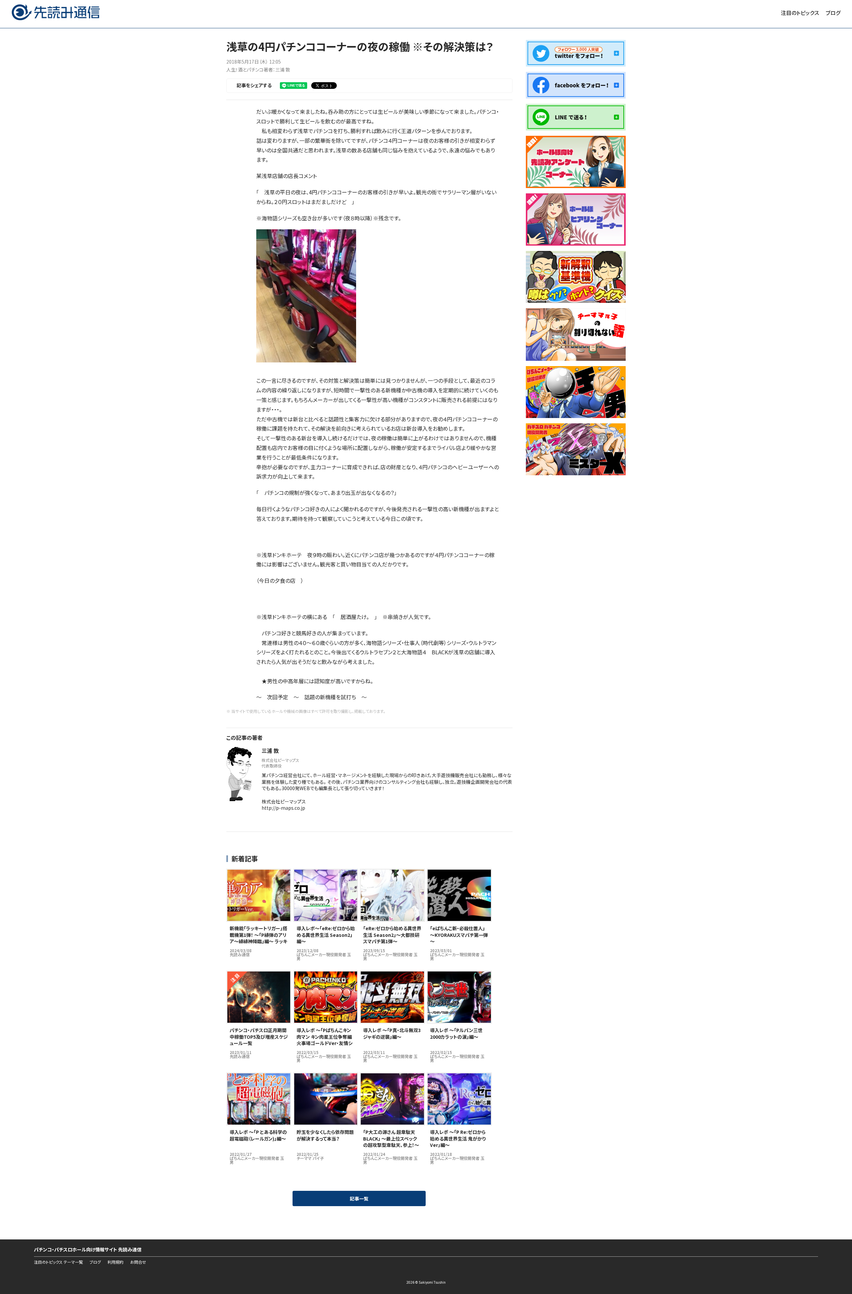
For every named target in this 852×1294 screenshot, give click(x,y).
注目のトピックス (800, 12)
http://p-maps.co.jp (283, 807)
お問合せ (138, 1262)
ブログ (833, 12)
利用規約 (115, 1262)
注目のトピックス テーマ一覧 (58, 1262)
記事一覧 (359, 1198)
